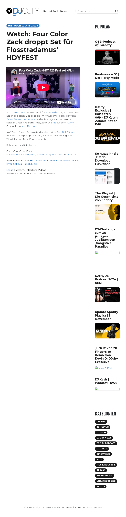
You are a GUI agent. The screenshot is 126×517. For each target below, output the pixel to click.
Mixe (18, 170)
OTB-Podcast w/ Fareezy (105, 43)
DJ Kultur (103, 427)
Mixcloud (57, 154)
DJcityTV (102, 448)
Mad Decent (28, 126)
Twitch (70, 122)
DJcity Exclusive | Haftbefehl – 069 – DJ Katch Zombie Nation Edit (106, 115)
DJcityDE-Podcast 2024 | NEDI (106, 279)
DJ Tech (101, 432)
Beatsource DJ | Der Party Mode (107, 76)
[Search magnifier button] (117, 11)
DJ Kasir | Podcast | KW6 (106, 381)
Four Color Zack (15, 112)
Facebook (16, 154)
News (63, 11)
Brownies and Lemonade (21, 119)
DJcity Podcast (106, 443)
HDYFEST (49, 173)
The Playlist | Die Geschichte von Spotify (106, 196)
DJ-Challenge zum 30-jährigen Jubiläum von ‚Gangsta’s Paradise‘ (105, 238)
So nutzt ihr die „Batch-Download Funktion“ (106, 159)
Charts (101, 421)
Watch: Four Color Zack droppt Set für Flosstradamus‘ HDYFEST (39, 45)
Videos (42, 170)
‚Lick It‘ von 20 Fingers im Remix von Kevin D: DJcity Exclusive (106, 354)
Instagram (29, 154)
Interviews (103, 454)
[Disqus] (43, 224)
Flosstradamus (54, 112)
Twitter (72, 154)
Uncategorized (106, 481)
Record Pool (50, 11)
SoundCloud (43, 154)
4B (54, 122)
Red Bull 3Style (65, 132)
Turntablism (29, 170)
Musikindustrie (106, 465)
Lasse (9, 170)
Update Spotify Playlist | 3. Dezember (106, 315)
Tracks (101, 470)
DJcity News (104, 438)
